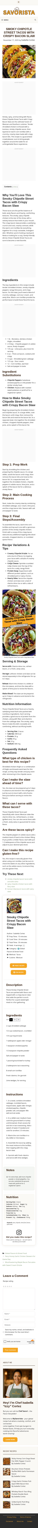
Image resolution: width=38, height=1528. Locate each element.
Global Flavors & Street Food (16, 1253)
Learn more (10, 1440)
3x (18, 1020)
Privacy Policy (11, 1517)
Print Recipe (19, 966)
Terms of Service (25, 1517)
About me (20, 1521)
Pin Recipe (19, 972)
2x (15, 1020)
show (15, 187)
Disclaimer (9, 1521)
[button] (35, 20)
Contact (29, 1521)
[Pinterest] (18, 2)
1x (11, 1020)
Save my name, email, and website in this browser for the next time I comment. (19, 1332)
